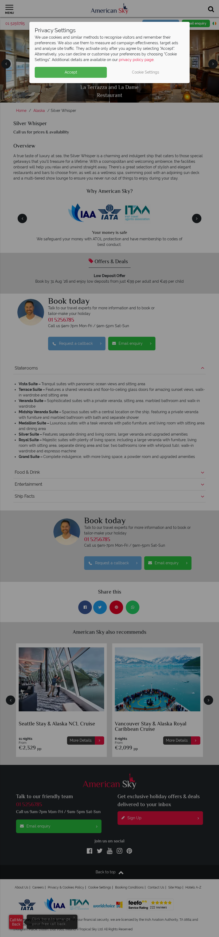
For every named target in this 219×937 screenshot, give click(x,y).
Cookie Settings (145, 72)
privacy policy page (136, 60)
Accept (71, 72)
